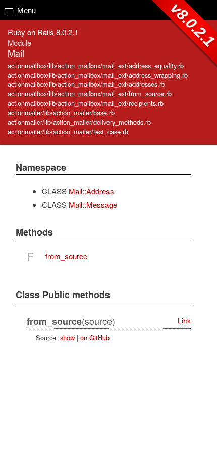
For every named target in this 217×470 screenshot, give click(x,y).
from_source (66, 256)
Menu (25, 10)
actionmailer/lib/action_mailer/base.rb (61, 113)
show (67, 337)
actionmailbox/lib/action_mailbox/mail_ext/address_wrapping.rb (98, 75)
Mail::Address (91, 191)
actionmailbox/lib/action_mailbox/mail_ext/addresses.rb (86, 84)
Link (184, 320)
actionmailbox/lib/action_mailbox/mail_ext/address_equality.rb (96, 65)
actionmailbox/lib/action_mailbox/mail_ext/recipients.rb (86, 103)
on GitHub (95, 337)
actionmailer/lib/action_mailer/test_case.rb (68, 131)
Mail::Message (93, 204)
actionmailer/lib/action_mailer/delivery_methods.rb (79, 122)
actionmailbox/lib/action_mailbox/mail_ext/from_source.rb (90, 93)
